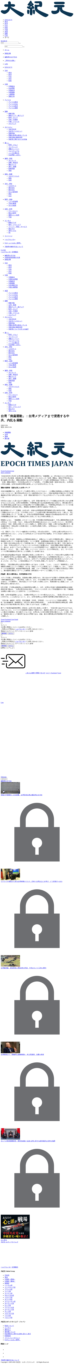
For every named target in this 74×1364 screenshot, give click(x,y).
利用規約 (8, 1336)
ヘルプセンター (10, 239)
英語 (6, 1277)
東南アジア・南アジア (16, 115)
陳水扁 (7, 438)
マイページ (8, 236)
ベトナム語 (8, 1285)
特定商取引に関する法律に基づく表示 (18, 1334)
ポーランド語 (9, 1303)
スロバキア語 (9, 1313)
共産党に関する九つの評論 (17, 139)
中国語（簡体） (10, 1279)
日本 (6, 70)
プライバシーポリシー (12, 1338)
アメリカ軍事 (13, 108)
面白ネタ (11, 228)
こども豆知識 (13, 201)
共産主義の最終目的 (15, 137)
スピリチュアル (13, 151)
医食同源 (11, 168)
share (2, 472)
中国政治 (11, 86)
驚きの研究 (12, 213)
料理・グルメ (13, 145)
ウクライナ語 (9, 1307)
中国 (6, 30)
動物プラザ (12, 222)
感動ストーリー (13, 149)
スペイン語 (8, 1293)
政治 (6, 21)
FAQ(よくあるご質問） (13, 1340)
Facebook (54, 673)
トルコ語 (8, 1315)
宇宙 (10, 217)
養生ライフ (12, 164)
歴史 (10, 194)
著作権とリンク (10, 1332)
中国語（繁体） (10, 1281)
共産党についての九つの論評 (18, 329)
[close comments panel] (1, 623)
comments (7, 472)
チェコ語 (8, 1311)
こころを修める (13, 153)
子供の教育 (12, 203)
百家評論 (11, 133)
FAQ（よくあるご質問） (13, 243)
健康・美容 (8, 158)
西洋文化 (11, 190)
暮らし (7, 143)
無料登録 (4, 633)
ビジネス (8, 1328)
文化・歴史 (8, 184)
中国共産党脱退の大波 (12, 257)
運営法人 (8, 1330)
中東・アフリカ (13, 121)
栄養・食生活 (13, 162)
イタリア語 (8, 1297)
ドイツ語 (8, 1291)
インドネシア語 (10, 1287)
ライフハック (13, 147)
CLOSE (3, 250)
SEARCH (4, 41)
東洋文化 (11, 188)
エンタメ (8, 220)
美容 (10, 170)
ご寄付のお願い (10, 60)
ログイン (10, 633)
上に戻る (4, 1240)
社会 (6, 26)
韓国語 (7, 1283)
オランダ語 (8, 1299)
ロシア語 (8, 1305)
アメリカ (8, 100)
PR (9, 232)
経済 (6, 23)
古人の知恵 (12, 205)
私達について (9, 1326)
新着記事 (8, 53)
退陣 (6, 436)
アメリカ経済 (13, 106)
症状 (10, 180)
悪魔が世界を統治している (17, 135)
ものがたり (12, 186)
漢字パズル (12, 231)
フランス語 (8, 1289)
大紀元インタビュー (15, 131)
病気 (10, 178)
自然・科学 (8, 209)
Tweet (59, 673)
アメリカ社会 (13, 104)
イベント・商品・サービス (17, 226)
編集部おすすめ (10, 255)
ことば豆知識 (13, 363)
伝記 (10, 196)
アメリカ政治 (13, 102)
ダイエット (12, 160)
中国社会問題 (13, 279)
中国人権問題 (13, 287)
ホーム (7, 50)
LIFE (6, 35)
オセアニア (12, 123)
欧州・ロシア (13, 117)
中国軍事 (11, 92)
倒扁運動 (8, 432)
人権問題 (11, 94)
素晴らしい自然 (13, 215)
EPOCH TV (8, 20)
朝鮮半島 (11, 113)
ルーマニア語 (9, 1309)
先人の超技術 (13, 192)
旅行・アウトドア (14, 224)
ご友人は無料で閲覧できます (35, 673)
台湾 (6, 434)
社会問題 (11, 88)
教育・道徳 (8, 199)
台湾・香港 (12, 305)
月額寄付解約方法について (14, 246)
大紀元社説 (12, 129)
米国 (6, 32)
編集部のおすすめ (11, 57)
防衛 (6, 28)
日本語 (7, 1275)
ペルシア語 (8, 1317)
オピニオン (8, 127)
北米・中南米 (13, 119)
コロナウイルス (13, 176)
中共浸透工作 (13, 285)
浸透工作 (11, 96)
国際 (6, 34)
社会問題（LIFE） (14, 155)
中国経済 (11, 90)
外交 (10, 79)
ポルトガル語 (9, 1295)
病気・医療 (8, 174)
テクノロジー (13, 211)
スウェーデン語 (10, 1301)
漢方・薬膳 (12, 166)
